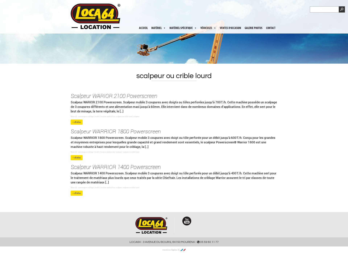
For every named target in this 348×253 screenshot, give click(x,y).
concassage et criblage (86, 116)
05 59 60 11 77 (209, 241)
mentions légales (170, 249)
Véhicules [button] (206, 18)
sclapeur (136, 116)
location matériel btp (107, 116)
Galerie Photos (253, 18)
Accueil (143, 18)
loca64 (97, 116)
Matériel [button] (156, 18)
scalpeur (119, 152)
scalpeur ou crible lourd (124, 116)
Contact (271, 18)
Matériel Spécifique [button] (181, 18)
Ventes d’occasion (230, 18)
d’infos (77, 122)
